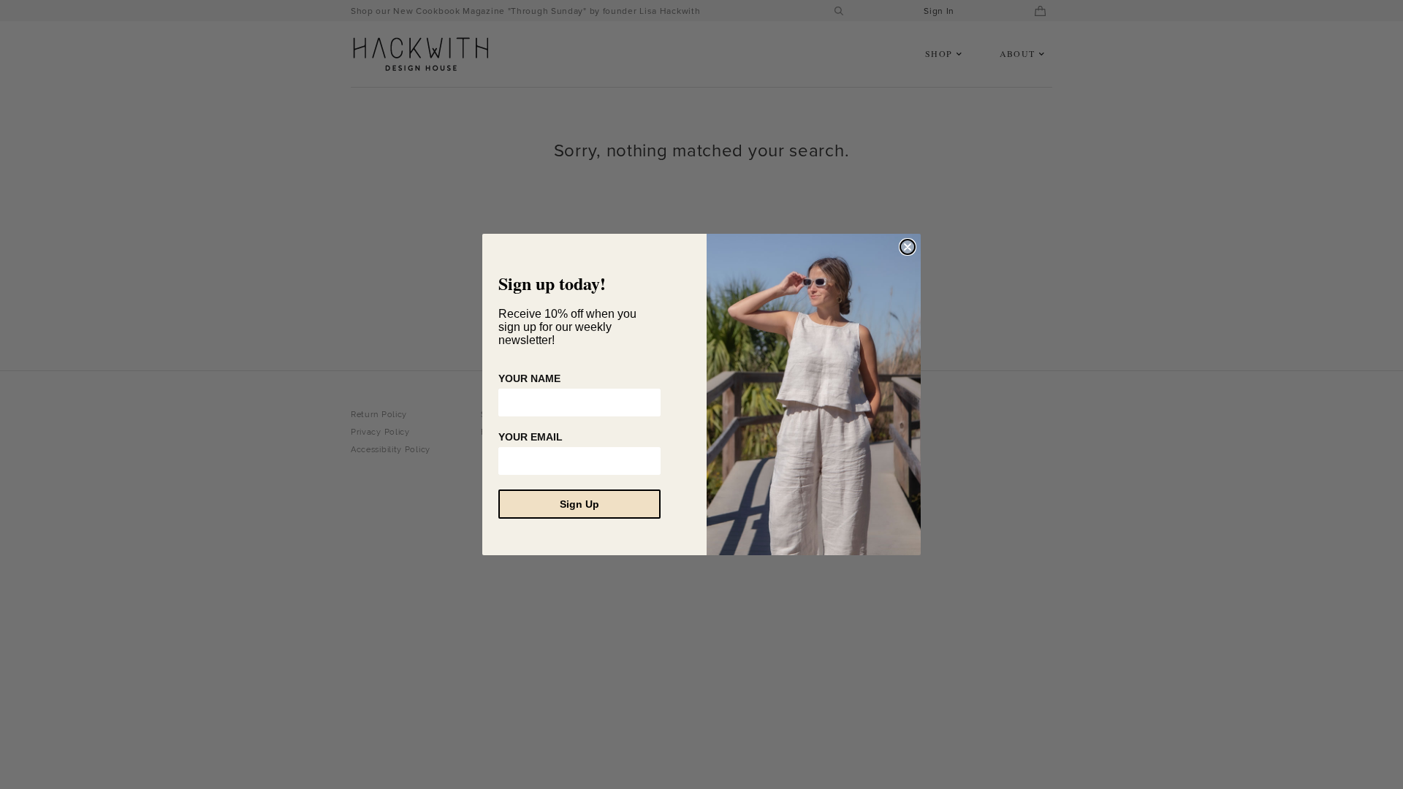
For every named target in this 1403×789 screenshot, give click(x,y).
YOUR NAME (529, 378)
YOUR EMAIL (530, 437)
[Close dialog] (907, 247)
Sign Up (579, 504)
